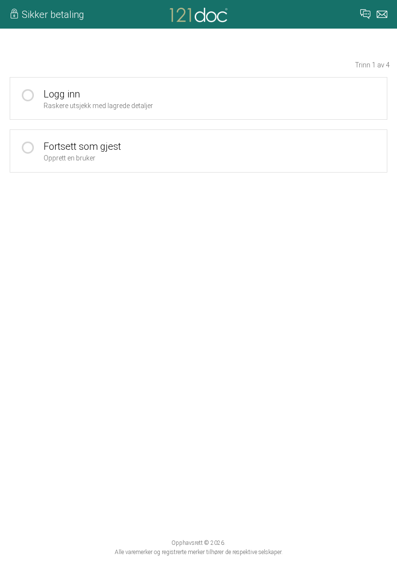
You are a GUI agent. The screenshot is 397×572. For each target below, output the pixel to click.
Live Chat (365, 14)
